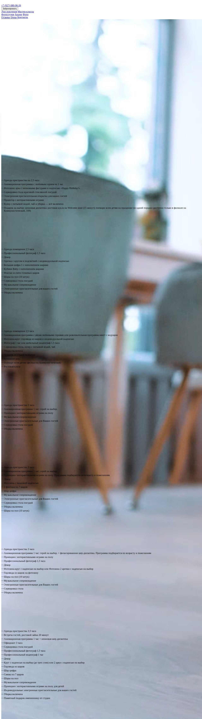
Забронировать (10, 8)
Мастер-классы (26, 11)
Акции (18, 14)
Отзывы (5, 17)
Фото (25, 14)
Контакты (22, 17)
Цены (14, 17)
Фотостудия (7, 14)
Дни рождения (9, 11)
